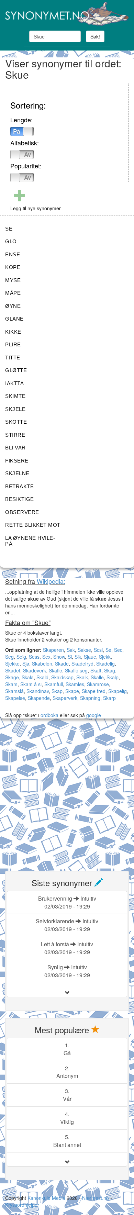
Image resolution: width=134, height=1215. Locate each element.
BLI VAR (15, 447)
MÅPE (13, 293)
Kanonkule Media (47, 1197)
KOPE (12, 267)
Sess (34, 656)
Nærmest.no (95, 1197)
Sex (46, 656)
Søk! (95, 36)
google (93, 715)
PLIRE (13, 344)
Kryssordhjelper (22, 1204)
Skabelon (42, 663)
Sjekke (12, 663)
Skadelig (105, 663)
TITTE (12, 357)
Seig (21, 656)
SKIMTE (15, 396)
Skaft (95, 670)
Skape (72, 691)
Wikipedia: (51, 581)
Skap (57, 691)
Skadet (12, 670)
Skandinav (37, 691)
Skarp (109, 697)
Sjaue (90, 656)
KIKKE (13, 332)
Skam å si (31, 684)
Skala (28, 677)
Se (108, 649)
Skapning (90, 697)
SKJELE (15, 409)
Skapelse (15, 697)
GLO (11, 241)
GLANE (14, 319)
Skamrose (98, 684)
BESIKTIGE (19, 499)
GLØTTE (16, 370)
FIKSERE (17, 461)
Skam (11, 684)
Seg (9, 656)
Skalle (97, 677)
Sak (71, 649)
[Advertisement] (67, 796)
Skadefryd (82, 663)
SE (8, 229)
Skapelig (117, 691)
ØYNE (13, 306)
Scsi (98, 649)
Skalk (82, 677)
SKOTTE (16, 422)
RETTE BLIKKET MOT (32, 525)
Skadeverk (34, 670)
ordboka (48, 715)
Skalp (113, 677)
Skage (12, 677)
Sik (78, 656)
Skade (62, 663)
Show (59, 656)
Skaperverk (65, 697)
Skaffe (55, 670)
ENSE (12, 254)
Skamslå (14, 691)
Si (70, 656)
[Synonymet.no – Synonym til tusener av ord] (67, 14)
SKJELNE (17, 473)
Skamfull (53, 684)
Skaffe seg (76, 670)
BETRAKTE (19, 486)
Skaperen (53, 649)
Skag (109, 670)
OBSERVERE (22, 512)
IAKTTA (14, 383)
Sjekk (105, 656)
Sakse (84, 649)
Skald (42, 677)
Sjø (25, 663)
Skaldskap (62, 677)
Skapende (39, 697)
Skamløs (75, 684)
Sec (118, 649)
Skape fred (93, 691)
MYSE (13, 280)
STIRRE (15, 435)
